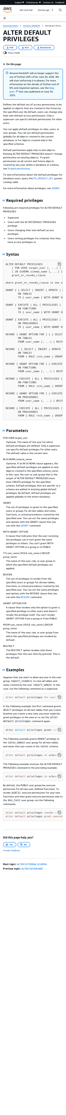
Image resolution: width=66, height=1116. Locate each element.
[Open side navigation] (4, 18)
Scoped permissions (19, 168)
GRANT (56, 188)
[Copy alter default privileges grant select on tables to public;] (59, 730)
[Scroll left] (17, 10)
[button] (12, 64)
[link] (54, 25)
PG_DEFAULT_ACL (43, 178)
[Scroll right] (52, 10)
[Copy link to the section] (4, 200)
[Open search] (60, 10)
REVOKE (25, 597)
